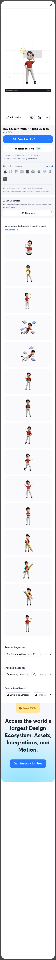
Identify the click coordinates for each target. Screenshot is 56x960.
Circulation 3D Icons (19, 694)
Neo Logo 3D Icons (19, 674)
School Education (42, 191)
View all (49, 166)
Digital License (30, 158)
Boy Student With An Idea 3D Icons (24, 654)
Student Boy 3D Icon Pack (31, 188)
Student (30, 191)
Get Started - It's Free (28, 763)
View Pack (10, 229)
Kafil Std (9, 132)
